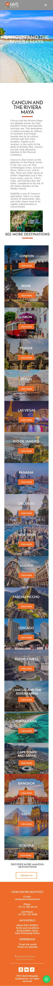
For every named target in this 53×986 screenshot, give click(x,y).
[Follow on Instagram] (21, 969)
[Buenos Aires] (26, 665)
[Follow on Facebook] (32, 969)
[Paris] (26, 820)
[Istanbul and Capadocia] (26, 851)
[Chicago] (26, 634)
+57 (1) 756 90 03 (27, 906)
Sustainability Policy (27, 930)
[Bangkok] (26, 789)
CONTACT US (26, 876)
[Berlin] (26, 385)
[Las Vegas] (26, 416)
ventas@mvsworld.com (27, 899)
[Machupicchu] (26, 602)
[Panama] (26, 478)
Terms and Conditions (27, 928)
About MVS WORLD (27, 925)
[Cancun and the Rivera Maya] (26, 696)
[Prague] (26, 354)
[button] (46, 979)
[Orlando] (26, 509)
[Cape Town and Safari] (26, 758)
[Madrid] (26, 571)
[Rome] (26, 292)
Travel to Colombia (27, 947)
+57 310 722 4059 (27, 914)
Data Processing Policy (27, 933)
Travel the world (27, 944)
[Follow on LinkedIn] (26, 969)
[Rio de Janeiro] (26, 447)
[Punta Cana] (26, 727)
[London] (26, 261)
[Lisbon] (26, 323)
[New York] (26, 540)
